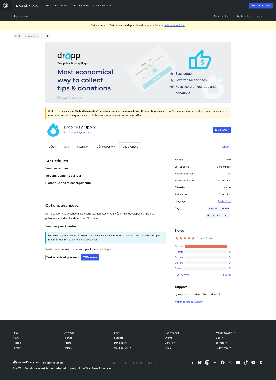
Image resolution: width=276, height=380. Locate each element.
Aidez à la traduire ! (175, 25)
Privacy (17, 348)
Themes (68, 337)
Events (168, 337)
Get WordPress (261, 5)
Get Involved (172, 332)
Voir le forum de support (189, 301)
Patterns (68, 348)
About (16, 332)
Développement (106, 146)
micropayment (213, 215)
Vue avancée (130, 146)
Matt (219, 337)
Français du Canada (53, 362)
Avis (66, 146)
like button (224, 208)
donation (213, 208)
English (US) (224, 201)
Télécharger (222, 129)
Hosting (17, 342)
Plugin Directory (21, 16)
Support (226, 146)
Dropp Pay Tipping (80, 127)
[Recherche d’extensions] (46, 36)
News (16, 337)
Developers (120, 342)
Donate (170, 342)
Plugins (67, 342)
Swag (169, 348)
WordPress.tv (122, 348)
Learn (117, 332)
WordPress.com (225, 332)
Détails (53, 146)
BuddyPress (223, 348)
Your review (182, 274)
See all (227, 274)
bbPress (221, 342)
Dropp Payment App (80, 132)
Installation (82, 146)
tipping (226, 215)
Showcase (69, 332)
